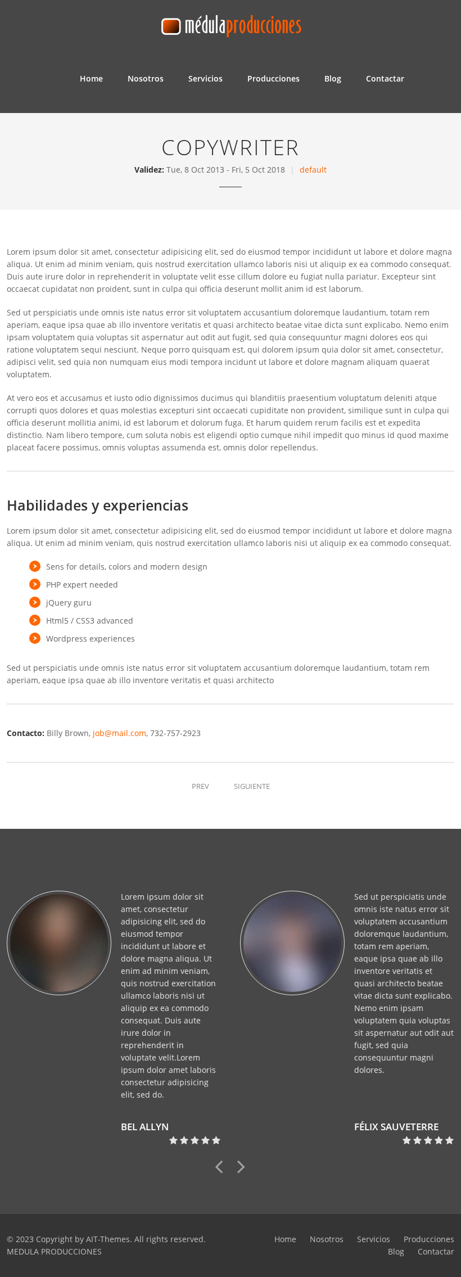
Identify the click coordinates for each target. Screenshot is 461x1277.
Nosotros (146, 78)
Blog (332, 78)
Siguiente (252, 786)
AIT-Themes (108, 1239)
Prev (200, 786)
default (313, 169)
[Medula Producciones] (230, 23)
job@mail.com (119, 733)
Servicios (205, 78)
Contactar (385, 78)
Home (91, 78)
